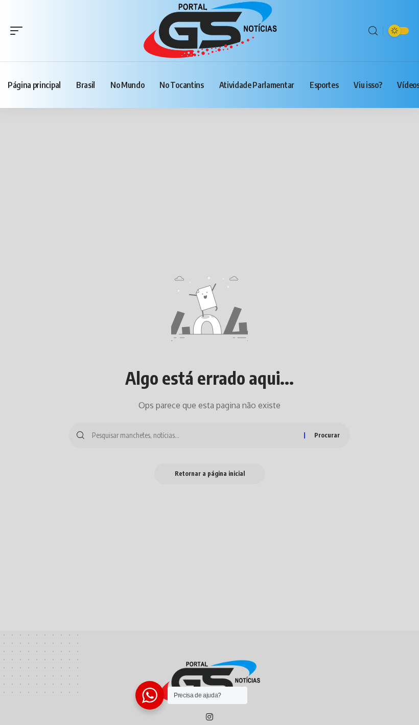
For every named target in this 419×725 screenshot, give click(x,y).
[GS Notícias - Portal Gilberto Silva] (209, 30)
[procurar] (373, 31)
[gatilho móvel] (19, 31)
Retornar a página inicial (210, 473)
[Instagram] (209, 717)
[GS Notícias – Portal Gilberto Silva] (209, 682)
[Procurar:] (194, 435)
